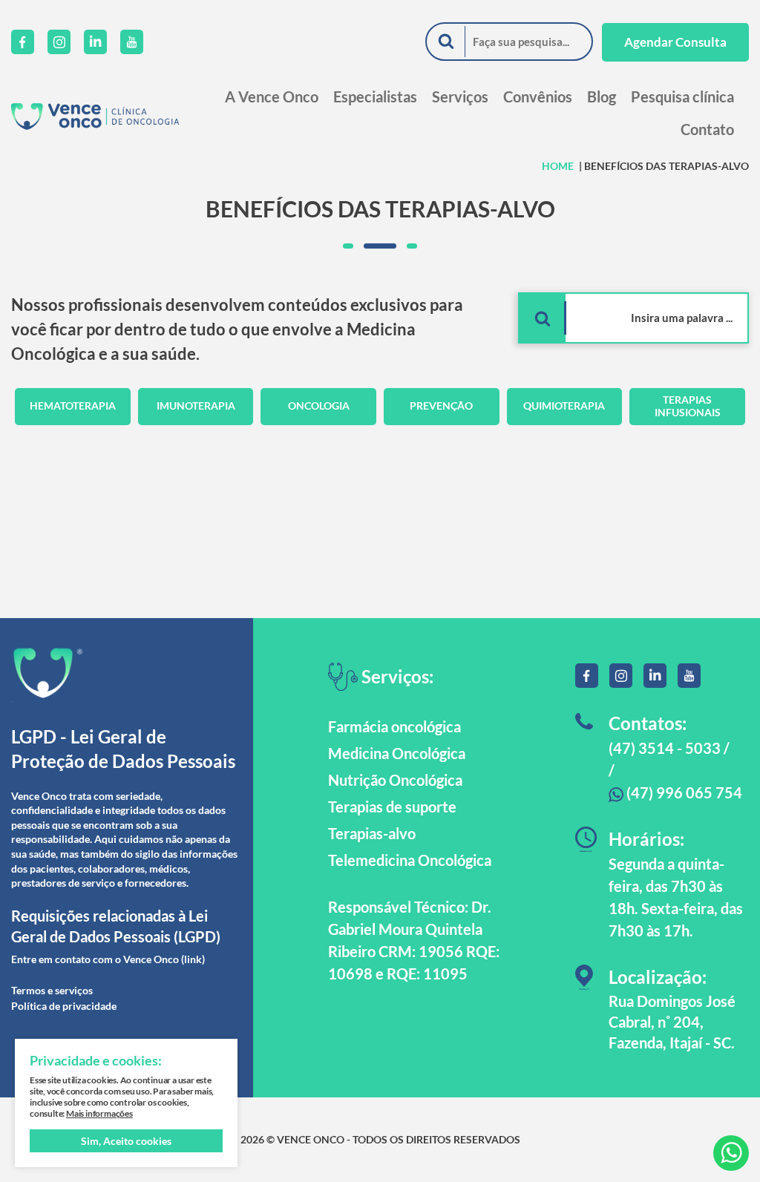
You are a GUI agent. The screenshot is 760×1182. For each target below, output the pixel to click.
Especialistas (375, 96)
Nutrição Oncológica (395, 780)
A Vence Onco (271, 96)
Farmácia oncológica (394, 726)
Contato (707, 129)
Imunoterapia (196, 405)
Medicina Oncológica (396, 753)
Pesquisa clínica (682, 96)
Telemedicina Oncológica (409, 860)
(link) (193, 959)
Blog (601, 96)
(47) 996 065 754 (682, 792)
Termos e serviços (52, 990)
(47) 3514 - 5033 (665, 748)
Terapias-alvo (372, 833)
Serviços (460, 96)
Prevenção (441, 405)
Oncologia (319, 405)
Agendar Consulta (675, 42)
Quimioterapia (564, 405)
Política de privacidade (64, 1005)
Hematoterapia (73, 405)
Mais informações (99, 1113)
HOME (558, 166)
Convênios (537, 96)
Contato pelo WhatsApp (731, 1153)
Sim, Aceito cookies (126, 1141)
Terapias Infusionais (688, 405)
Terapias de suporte (392, 806)
